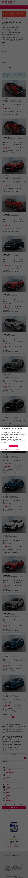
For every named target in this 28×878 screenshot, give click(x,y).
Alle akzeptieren (13, 446)
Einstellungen (23, 446)
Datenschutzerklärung (7, 449)
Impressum (16, 449)
